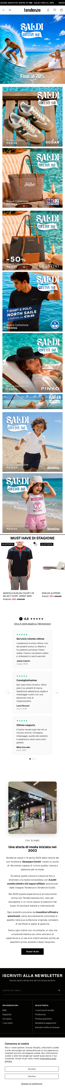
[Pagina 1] (30, 759)
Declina (32, 1076)
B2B (4, 1010)
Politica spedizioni (43, 1018)
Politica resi (40, 1014)
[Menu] (3, 10)
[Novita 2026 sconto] (32, 49)
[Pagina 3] (35, 759)
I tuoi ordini (7, 1023)
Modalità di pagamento (45, 1023)
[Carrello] (61, 10)
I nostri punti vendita (44, 1010)
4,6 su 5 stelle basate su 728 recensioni (32, 623)
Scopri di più (32, 951)
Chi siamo (7, 1018)
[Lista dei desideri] (54, 10)
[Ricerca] (10, 10)
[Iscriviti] (59, 990)
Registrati (6, 1014)
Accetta (32, 1069)
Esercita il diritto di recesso (47, 1027)
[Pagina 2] (32, 759)
